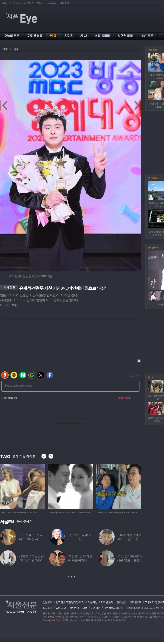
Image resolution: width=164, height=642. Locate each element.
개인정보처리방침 (113, 607)
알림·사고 (61, 607)
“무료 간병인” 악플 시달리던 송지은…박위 (81, 560)
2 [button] (71, 576)
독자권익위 (135, 602)
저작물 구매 (107, 602)
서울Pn (17, 3)
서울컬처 (64, 3)
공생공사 (52, 3)
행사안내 (74, 607)
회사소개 (47, 607)
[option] (22, 486)
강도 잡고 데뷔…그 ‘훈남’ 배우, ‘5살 (31, 560)
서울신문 (6, 3)
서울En (40, 3)
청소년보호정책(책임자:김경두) (142, 607)
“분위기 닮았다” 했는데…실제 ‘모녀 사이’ (81, 539)
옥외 (81, 602)
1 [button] (68, 576)
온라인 (74, 602)
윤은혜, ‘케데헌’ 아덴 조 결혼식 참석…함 (31, 539)
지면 (68, 602)
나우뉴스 (29, 3)
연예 (4, 49)
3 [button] (74, 576)
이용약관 (95, 607)
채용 (84, 607)
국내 (15, 49)
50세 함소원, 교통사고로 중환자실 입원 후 (129, 560)
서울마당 (92, 602)
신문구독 (47, 602)
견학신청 (121, 602)
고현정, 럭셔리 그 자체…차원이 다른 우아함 (130, 539)
